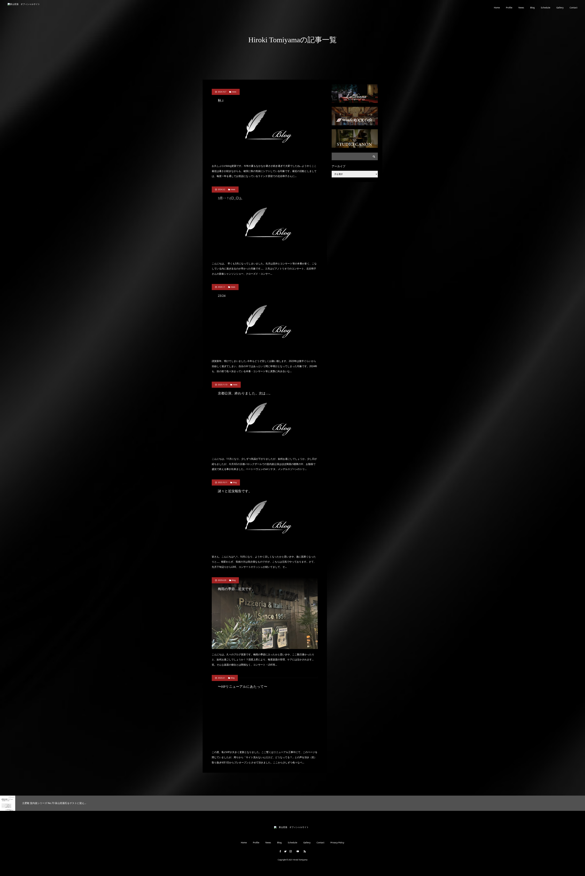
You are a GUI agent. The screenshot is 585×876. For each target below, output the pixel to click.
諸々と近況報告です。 (235, 491)
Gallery (560, 7)
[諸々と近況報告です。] (265, 515)
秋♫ (221, 100)
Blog (532, 7)
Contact (573, 7)
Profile (509, 7)
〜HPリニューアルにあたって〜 (242, 686)
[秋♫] (265, 124)
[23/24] (265, 320)
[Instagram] (290, 851)
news (234, 92)
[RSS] (304, 851)
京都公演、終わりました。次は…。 (245, 393)
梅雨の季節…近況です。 (236, 589)
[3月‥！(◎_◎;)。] (265, 222)
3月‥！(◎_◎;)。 (231, 198)
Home (497, 7)
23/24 (221, 296)
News (521, 7)
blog (235, 482)
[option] (97, 803)
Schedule (545, 7)
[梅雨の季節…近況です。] (265, 613)
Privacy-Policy (337, 843)
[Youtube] (297, 851)
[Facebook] (280, 851)
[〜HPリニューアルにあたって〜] (265, 711)
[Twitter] (285, 851)
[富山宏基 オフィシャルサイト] (26, 7)
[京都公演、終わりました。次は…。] (265, 417)
